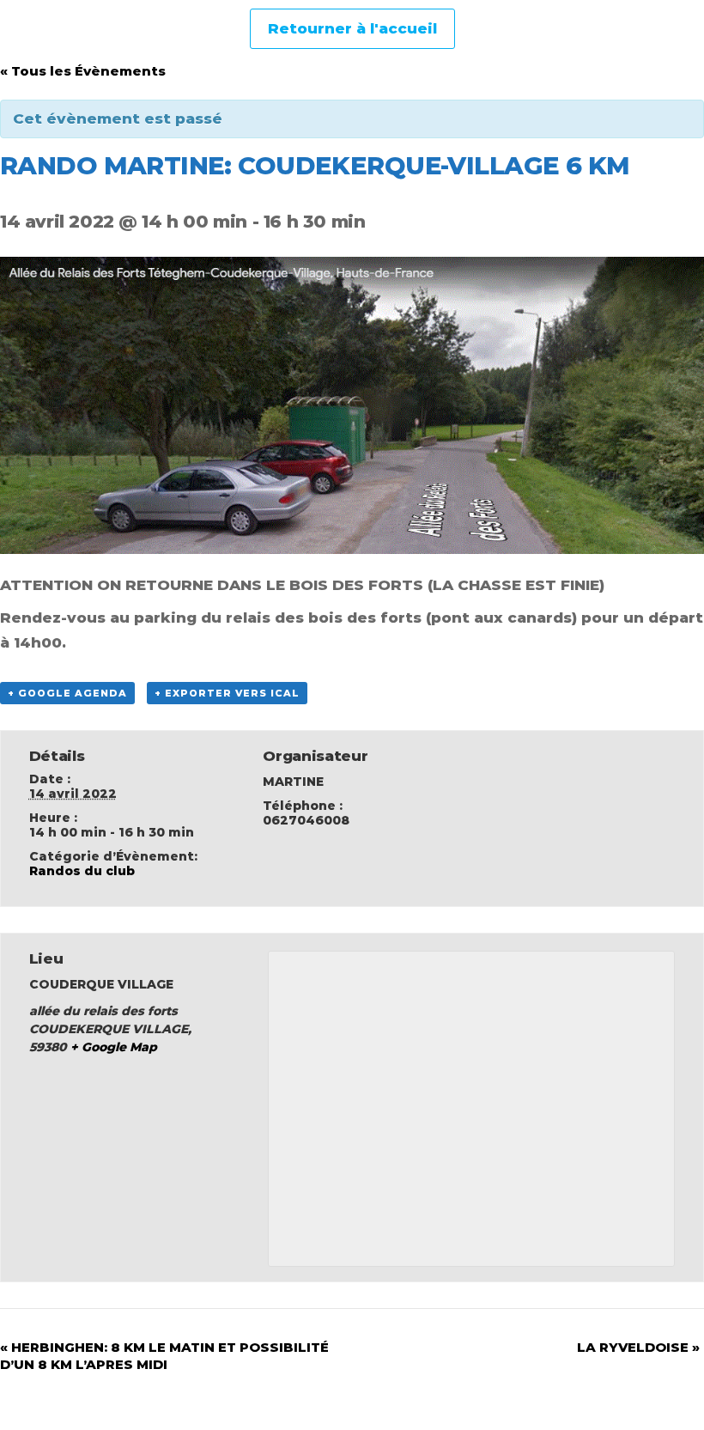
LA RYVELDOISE (638, 1347)
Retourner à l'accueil (352, 28)
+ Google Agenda (67, 693)
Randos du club (82, 871)
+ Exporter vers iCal (227, 693)
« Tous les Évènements (83, 71)
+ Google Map (113, 1047)
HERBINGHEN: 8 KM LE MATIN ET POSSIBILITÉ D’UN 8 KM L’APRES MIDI (164, 1355)
